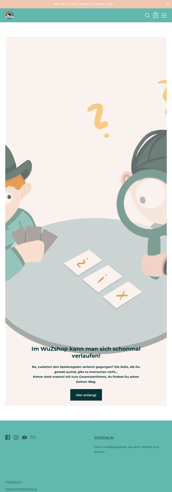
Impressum (13, 481)
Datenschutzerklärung (21, 489)
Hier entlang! (86, 395)
